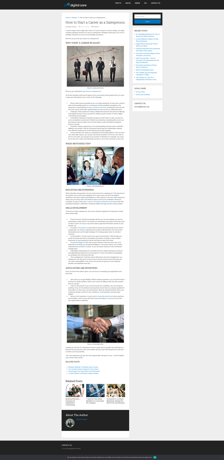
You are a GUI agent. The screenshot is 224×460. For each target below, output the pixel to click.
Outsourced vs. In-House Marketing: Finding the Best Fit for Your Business (116, 401)
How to (118, 3)
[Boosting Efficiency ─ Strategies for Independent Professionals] (75, 390)
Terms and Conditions (143, 94)
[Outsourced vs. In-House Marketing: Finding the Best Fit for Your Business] (116, 390)
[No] (222, 457)
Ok (155, 457)
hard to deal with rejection (101, 296)
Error (137, 3)
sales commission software (97, 107)
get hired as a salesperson (91, 91)
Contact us (155, 3)
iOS (145, 3)
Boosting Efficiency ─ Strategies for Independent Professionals (73, 402)
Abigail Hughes (72, 27)
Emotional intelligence (77, 242)
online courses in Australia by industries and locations (100, 201)
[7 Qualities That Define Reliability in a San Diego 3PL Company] (95, 390)
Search (148, 21)
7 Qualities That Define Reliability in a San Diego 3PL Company (95, 401)
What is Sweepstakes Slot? (145, 70)
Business (96, 27)
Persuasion (81, 228)
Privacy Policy (140, 92)
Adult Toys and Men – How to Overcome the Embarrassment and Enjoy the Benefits (147, 60)
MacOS (128, 3)
